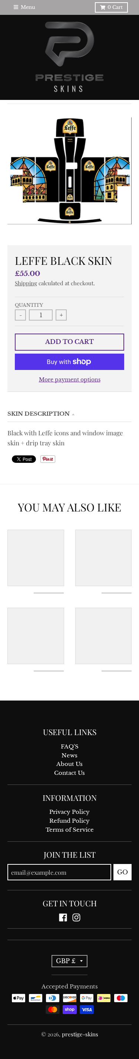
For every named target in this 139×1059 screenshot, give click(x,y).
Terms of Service (70, 829)
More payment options (69, 380)
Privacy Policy (69, 812)
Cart (115, 7)
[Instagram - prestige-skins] (76, 917)
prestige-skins (80, 1034)
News (69, 755)
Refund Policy (69, 821)
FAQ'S (70, 746)
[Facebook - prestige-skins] (63, 917)
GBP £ (66, 961)
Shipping (26, 283)
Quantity (29, 305)
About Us (69, 764)
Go (122, 872)
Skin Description (38, 413)
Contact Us (69, 773)
